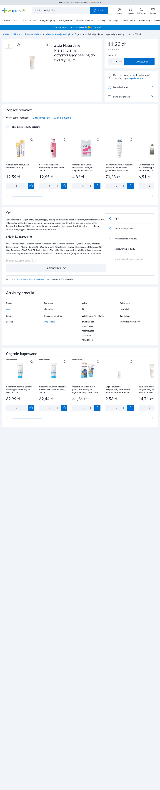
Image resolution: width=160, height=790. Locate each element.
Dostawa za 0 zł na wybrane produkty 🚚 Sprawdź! (80, 2)
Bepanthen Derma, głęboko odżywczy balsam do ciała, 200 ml (52, 390)
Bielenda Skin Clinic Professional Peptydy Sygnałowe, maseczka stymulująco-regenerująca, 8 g (85, 168)
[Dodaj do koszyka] (31, 186)
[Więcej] (152, 96)
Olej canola (49, 322)
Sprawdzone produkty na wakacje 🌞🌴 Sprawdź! (78, 27)
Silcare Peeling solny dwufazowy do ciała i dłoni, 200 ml (52, 168)
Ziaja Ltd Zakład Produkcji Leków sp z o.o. (33, 279)
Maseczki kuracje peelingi (58, 34)
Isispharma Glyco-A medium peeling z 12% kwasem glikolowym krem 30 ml (119, 168)
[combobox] (61, 10)
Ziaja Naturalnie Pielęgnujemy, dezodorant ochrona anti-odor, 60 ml (117, 390)
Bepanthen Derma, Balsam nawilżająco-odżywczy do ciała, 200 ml (19, 390)
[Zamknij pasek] (153, 27)
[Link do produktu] (20, 163)
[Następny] (151, 195)
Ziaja (8, 309)
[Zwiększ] (121, 62)
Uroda (17, 34)
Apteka (5, 34)
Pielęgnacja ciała (33, 34)
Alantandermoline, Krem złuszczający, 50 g (17, 166)
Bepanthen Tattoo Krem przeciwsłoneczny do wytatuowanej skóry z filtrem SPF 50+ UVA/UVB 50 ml (86, 390)
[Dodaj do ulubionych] (46, 44)
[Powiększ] (18, 44)
